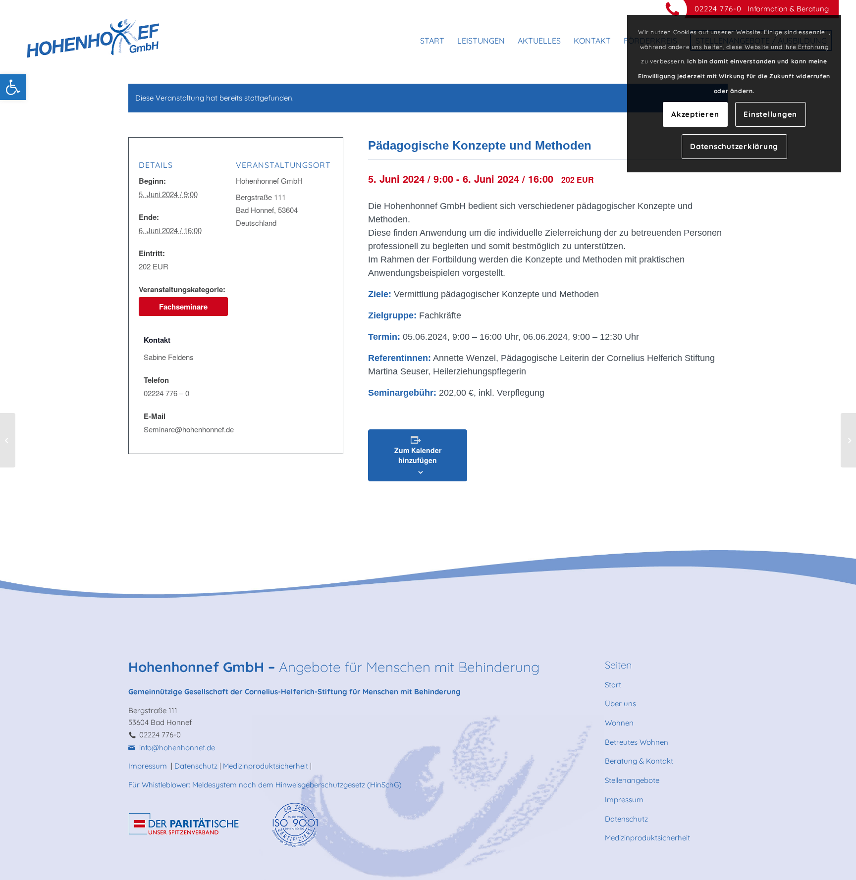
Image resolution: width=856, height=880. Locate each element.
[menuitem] (432, 40)
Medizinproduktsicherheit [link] (265, 766)
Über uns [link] (620, 703)
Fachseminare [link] (183, 306)
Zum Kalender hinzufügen (417, 455)
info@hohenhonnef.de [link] (177, 747)
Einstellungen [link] (770, 114)
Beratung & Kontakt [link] (639, 761)
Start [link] (613, 684)
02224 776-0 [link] (718, 8)
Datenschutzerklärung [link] (734, 146)
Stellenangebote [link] (632, 780)
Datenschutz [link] (195, 766)
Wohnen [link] (619, 722)
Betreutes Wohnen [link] (636, 742)
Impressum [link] (148, 766)
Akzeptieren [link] (695, 114)
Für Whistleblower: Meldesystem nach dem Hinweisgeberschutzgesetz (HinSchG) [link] (265, 784)
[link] (13, 87)
